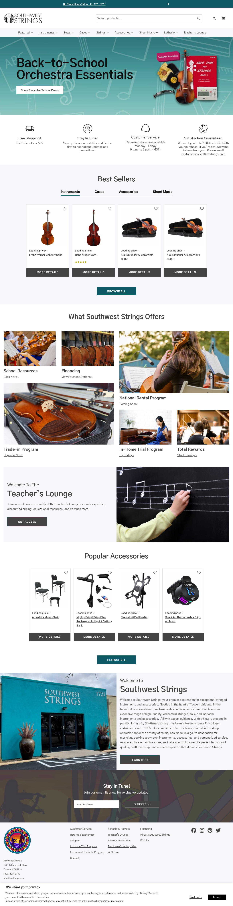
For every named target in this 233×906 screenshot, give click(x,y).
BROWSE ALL (116, 291)
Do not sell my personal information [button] (104, 901)
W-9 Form (113, 852)
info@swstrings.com (14, 878)
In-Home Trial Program (83, 846)
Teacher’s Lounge (195, 32)
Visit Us (144, 840)
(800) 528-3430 (12, 874)
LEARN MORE (140, 760)
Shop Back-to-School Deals (40, 90)
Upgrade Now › (13, 455)
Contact (74, 858)
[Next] (167, 4)
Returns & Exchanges (82, 835)
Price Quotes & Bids (119, 840)
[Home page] (25, 18)
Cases (83, 32)
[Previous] (66, 4)
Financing (146, 829)
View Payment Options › (77, 376)
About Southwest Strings (155, 834)
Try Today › (126, 455)
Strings (101, 32)
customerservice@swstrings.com (203, 154)
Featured (24, 32)
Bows (67, 32)
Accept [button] (217, 897)
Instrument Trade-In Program (87, 852)
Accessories (122, 32)
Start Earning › (187, 455)
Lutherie (169, 32)
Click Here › (11, 376)
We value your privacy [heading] (22, 887)
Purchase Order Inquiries (122, 846)
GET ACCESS (27, 521)
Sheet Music (147, 32)
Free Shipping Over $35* (116, 4)
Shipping (75, 840)
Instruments (46, 32)
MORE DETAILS (48, 272)
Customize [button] (195, 897)
